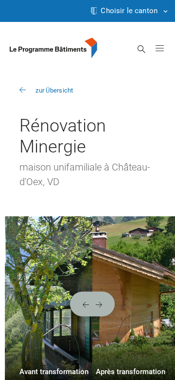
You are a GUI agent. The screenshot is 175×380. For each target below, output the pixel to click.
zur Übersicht (54, 90)
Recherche (142, 49)
